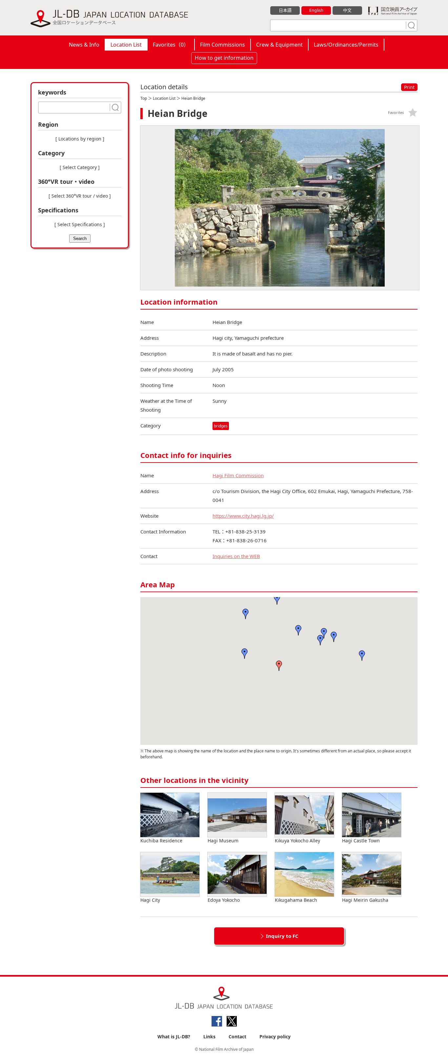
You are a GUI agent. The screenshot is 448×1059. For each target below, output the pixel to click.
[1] (410, 25)
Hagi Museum (223, 840)
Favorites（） (171, 44)
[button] (244, 653)
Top (143, 98)
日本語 (285, 10)
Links (209, 1036)
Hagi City (150, 900)
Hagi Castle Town (361, 840)
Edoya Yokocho (224, 900)
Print (409, 87)
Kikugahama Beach (296, 900)
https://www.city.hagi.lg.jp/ (243, 515)
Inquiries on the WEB (236, 556)
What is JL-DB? (173, 1036)
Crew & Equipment (279, 44)
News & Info (84, 44)
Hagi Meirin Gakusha (365, 900)
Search (80, 238)
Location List (126, 44)
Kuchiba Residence (161, 840)
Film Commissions (222, 44)
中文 (347, 10)
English (316, 10)
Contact (237, 1036)
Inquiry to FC (282, 936)
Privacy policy (275, 1036)
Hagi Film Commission (238, 475)
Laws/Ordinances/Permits (346, 44)
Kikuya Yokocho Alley (297, 840)
